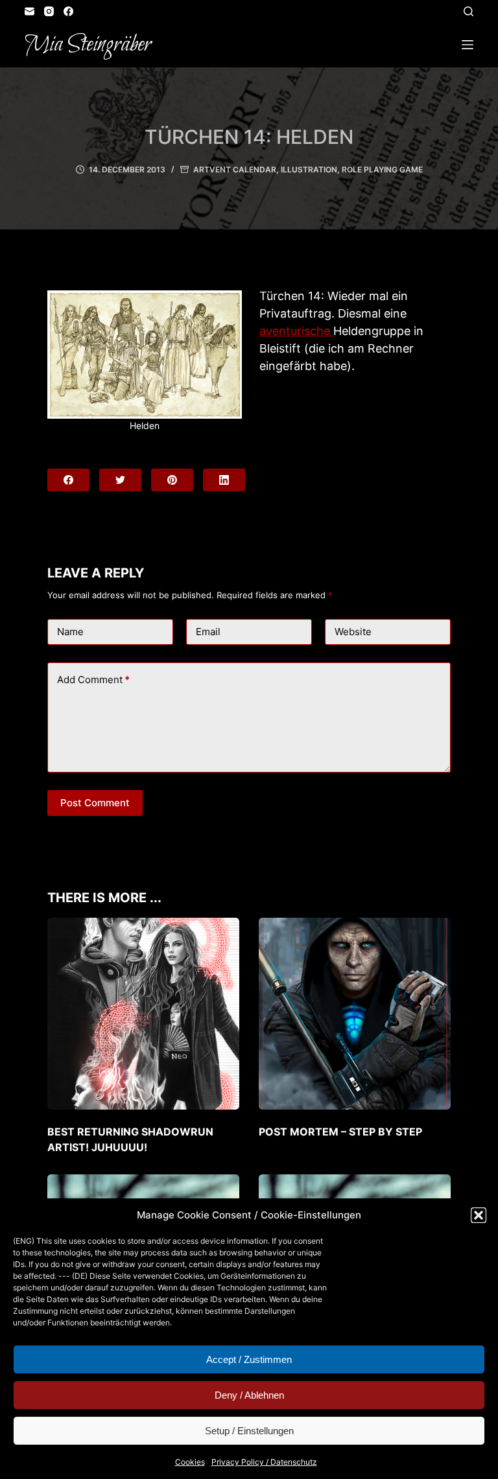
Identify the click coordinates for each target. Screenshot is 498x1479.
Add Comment (93, 679)
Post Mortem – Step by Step (340, 1131)
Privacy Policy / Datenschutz (264, 1462)
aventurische (296, 331)
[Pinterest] (172, 480)
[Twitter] (120, 480)
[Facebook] (68, 11)
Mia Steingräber (88, 45)
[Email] (29, 11)
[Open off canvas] (467, 45)
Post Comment (95, 803)
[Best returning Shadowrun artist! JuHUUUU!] (143, 1014)
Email (208, 631)
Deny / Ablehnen (249, 1395)
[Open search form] (468, 11)
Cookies (190, 1462)
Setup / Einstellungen (249, 1430)
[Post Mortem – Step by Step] (355, 1014)
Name (70, 631)
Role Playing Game (382, 169)
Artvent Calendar (234, 169)
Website (353, 631)
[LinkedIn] (224, 480)
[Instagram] (49, 11)
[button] (478, 1215)
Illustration (309, 169)
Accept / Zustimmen (249, 1359)
